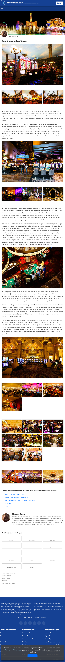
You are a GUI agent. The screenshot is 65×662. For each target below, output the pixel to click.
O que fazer (11, 547)
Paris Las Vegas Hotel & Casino (15, 494)
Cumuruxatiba (26, 633)
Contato (36, 617)
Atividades (52, 560)
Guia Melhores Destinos (32, 8)
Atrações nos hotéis (52, 547)
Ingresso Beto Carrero (51, 633)
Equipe (25, 617)
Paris (1, 636)
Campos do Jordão (28, 639)
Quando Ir (11, 540)
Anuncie (30, 617)
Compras (32, 567)
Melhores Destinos (49, 600)
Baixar (59, 3)
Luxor (7, 506)
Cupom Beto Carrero (51, 636)
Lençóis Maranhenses (28, 636)
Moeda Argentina (50, 639)
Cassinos (32, 560)
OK (32, 656)
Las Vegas (60, 33)
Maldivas (25, 642)
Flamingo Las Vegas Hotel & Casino (16, 497)
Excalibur (8, 503)
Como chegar (32, 540)
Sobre (20, 617)
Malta (1, 639)
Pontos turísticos (32, 547)
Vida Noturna (12, 560)
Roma (1, 633)
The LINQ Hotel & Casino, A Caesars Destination (20, 500)
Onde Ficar (52, 540)
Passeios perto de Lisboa (52, 642)
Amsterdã (3, 642)
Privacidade (43, 617)
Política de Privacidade (13, 650)
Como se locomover (11, 567)
